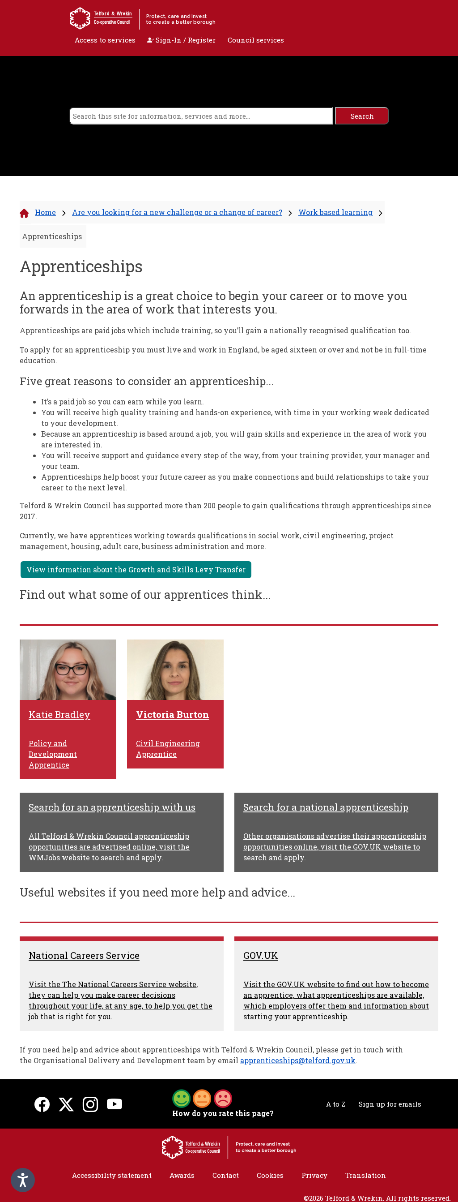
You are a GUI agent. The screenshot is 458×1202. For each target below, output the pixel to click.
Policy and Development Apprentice (53, 753)
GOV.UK (260, 955)
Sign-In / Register (185, 39)
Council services (256, 39)
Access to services (105, 39)
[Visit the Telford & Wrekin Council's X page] (66, 1104)
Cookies (270, 1175)
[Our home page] (229, 1146)
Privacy (314, 1175)
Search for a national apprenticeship (325, 807)
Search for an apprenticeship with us (112, 807)
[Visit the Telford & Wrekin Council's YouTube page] (114, 1104)
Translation (365, 1175)
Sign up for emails (390, 1103)
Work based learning (335, 212)
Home (45, 212)
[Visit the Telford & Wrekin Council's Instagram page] (90, 1104)
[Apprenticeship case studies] (68, 670)
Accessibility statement (112, 1175)
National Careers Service (84, 955)
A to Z (335, 1103)
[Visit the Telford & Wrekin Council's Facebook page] (42, 1104)
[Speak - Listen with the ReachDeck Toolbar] (23, 1180)
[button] (202, 1097)
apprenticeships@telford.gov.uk (298, 1060)
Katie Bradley (59, 714)
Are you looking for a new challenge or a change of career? (177, 212)
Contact (225, 1175)
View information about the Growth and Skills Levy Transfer (136, 569)
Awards (182, 1175)
